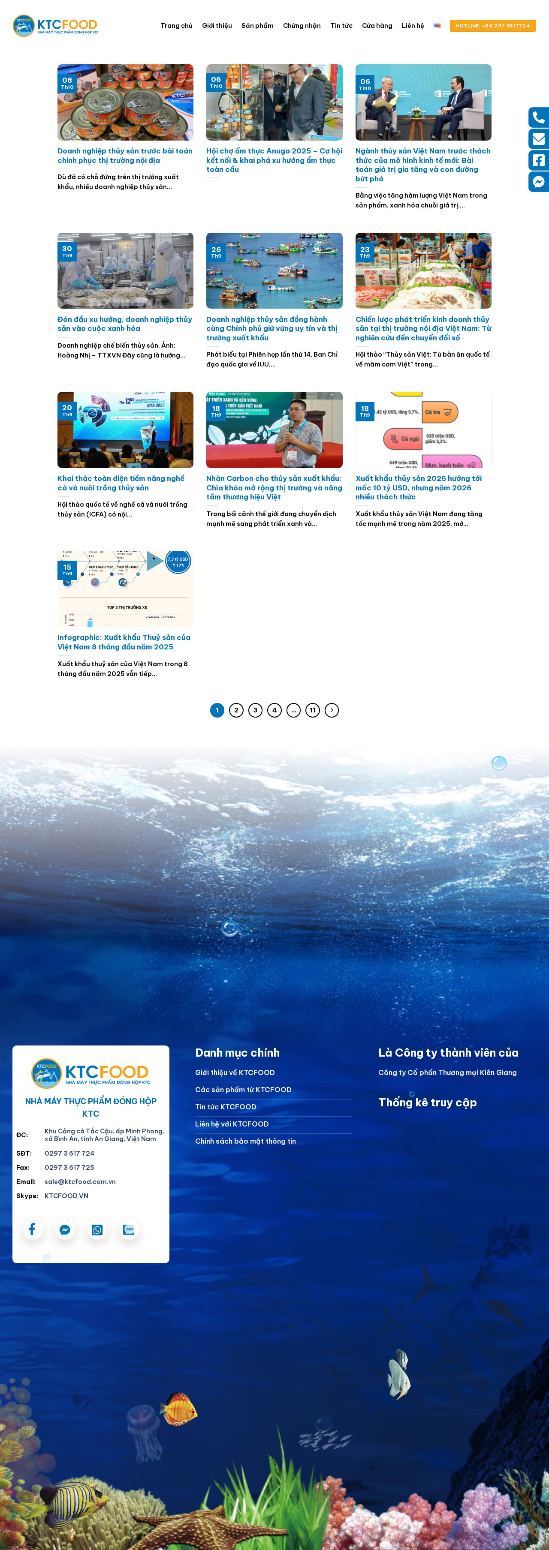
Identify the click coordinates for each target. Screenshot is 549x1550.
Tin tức (341, 26)
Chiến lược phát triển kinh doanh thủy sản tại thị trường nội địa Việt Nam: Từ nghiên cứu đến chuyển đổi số (423, 328)
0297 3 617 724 (69, 1153)
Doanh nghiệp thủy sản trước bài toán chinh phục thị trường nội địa (125, 155)
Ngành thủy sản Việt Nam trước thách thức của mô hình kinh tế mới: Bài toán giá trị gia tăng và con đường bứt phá (423, 164)
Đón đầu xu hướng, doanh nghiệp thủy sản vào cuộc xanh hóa (124, 324)
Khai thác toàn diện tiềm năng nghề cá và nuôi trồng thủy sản (120, 483)
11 (313, 710)
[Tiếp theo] (332, 710)
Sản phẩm (257, 26)
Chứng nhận (302, 26)
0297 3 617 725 (69, 1168)
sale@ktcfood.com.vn (80, 1182)
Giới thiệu (217, 26)
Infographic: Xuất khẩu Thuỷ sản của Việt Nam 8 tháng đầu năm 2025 (123, 642)
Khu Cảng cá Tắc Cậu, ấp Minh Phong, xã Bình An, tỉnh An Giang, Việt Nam (104, 1135)
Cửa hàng (377, 26)
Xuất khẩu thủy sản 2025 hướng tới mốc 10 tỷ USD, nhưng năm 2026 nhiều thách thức (419, 487)
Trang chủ (176, 26)
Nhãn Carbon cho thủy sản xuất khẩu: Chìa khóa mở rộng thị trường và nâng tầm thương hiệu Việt (274, 487)
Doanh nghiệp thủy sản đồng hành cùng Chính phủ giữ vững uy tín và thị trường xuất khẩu (272, 328)
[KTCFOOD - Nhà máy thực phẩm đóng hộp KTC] (56, 25)
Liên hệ (413, 26)
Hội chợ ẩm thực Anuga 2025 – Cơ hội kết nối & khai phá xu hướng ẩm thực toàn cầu (274, 160)
